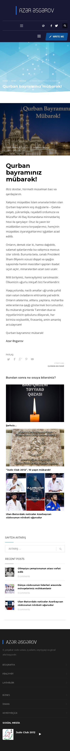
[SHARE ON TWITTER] (8, 359)
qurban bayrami (56, 366)
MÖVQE (46, 147)
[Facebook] (51, 25)
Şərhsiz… (11, 425)
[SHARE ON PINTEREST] (26, 359)
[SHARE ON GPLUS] (20, 359)
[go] (60, 549)
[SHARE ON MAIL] (32, 359)
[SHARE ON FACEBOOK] (14, 359)
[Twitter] (56, 25)
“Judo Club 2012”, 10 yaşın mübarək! (28, 469)
